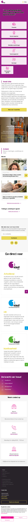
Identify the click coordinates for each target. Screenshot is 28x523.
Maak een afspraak (14, 502)
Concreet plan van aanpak (14, 137)
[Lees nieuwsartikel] (26, 175)
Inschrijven (14, 238)
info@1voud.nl (4, 498)
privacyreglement (4, 513)
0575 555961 (4, 496)
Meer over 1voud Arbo (14, 109)
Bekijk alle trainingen (13, 211)
